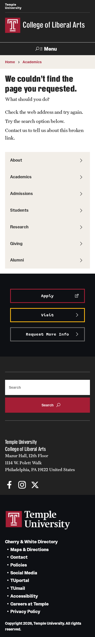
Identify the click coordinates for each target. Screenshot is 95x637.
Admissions (21, 193)
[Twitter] (34, 485)
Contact (19, 557)
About (16, 160)
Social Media (23, 573)
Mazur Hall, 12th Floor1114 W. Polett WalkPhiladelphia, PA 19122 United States (40, 462)
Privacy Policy (25, 611)
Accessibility (24, 596)
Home (10, 62)
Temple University (13, 6)
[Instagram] (22, 485)
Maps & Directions (29, 549)
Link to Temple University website (38, 520)
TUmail (17, 588)
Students (19, 210)
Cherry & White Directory (31, 541)
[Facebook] (9, 485)
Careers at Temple (29, 604)
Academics (32, 62)
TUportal (19, 580)
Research (19, 226)
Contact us (16, 130)
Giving (16, 243)
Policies (18, 565)
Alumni (17, 259)
